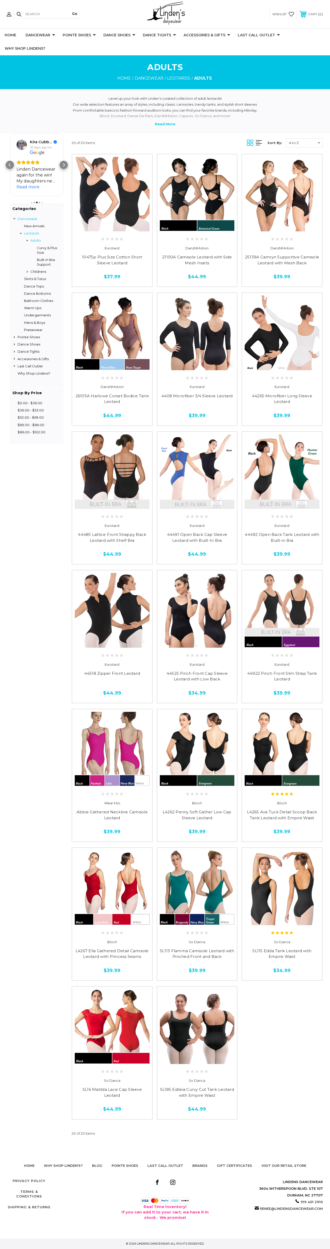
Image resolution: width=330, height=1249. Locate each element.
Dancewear (38, 35)
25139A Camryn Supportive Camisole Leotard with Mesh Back (282, 260)
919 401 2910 (312, 1202)
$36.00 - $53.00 (31, 410)
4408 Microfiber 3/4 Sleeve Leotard (197, 395)
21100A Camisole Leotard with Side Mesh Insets (197, 260)
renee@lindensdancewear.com (291, 1208)
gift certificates (234, 1165)
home (29, 1165)
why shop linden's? (63, 1165)
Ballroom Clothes (38, 301)
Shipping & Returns (29, 1207)
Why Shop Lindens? (25, 48)
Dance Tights (157, 35)
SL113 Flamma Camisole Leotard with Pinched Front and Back (197, 953)
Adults (35, 240)
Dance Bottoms (37, 293)
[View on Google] (21, 145)
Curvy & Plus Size (47, 250)
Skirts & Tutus (35, 279)
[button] (10, 165)
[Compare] (123, 226)
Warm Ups (32, 308)
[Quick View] (101, 226)
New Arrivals (34, 226)
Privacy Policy (29, 1181)
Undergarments (37, 315)
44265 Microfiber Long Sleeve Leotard (282, 398)
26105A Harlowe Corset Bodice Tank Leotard (112, 398)
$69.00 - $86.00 (31, 425)
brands (200, 1165)
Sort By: (274, 143)
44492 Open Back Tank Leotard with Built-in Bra (282, 537)
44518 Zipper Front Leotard (112, 673)
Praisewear (33, 330)
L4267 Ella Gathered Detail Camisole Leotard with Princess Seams (112, 953)
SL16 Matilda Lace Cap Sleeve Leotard (112, 1092)
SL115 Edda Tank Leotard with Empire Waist (281, 953)
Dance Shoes (116, 35)
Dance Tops (34, 286)
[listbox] (304, 142)
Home (10, 35)
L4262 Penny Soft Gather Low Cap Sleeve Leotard (197, 814)
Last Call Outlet (256, 35)
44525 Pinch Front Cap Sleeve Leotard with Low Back (197, 676)
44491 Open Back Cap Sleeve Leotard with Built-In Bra (197, 537)
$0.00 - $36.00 (30, 403)
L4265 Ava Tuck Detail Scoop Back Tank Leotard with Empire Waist (282, 814)
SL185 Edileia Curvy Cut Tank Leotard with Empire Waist (197, 1092)
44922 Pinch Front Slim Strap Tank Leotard (282, 676)
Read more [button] (27, 186)
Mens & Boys (34, 322)
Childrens (38, 271)
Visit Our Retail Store (283, 1165)
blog (97, 1165)
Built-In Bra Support (46, 262)
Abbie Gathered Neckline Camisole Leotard (112, 814)
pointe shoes (125, 1165)
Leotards (31, 233)
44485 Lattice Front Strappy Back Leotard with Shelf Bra (112, 537)
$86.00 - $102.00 (31, 432)
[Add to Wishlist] (112, 226)
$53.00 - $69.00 (31, 417)
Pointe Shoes (77, 35)
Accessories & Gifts (204, 35)
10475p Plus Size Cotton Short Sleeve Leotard (112, 260)
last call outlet (165, 1165)
